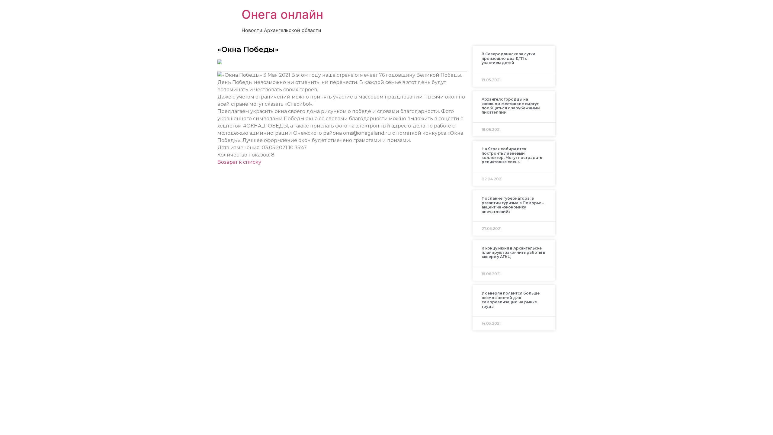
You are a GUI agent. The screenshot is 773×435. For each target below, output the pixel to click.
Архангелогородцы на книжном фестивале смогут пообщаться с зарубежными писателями (511, 105)
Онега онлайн (282, 14)
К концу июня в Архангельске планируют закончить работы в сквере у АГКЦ (513, 252)
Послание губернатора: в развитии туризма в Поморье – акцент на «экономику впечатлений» (513, 205)
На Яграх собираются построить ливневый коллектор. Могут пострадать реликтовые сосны (512, 155)
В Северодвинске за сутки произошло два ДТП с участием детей (508, 58)
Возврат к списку (239, 162)
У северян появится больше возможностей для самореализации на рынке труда (511, 299)
